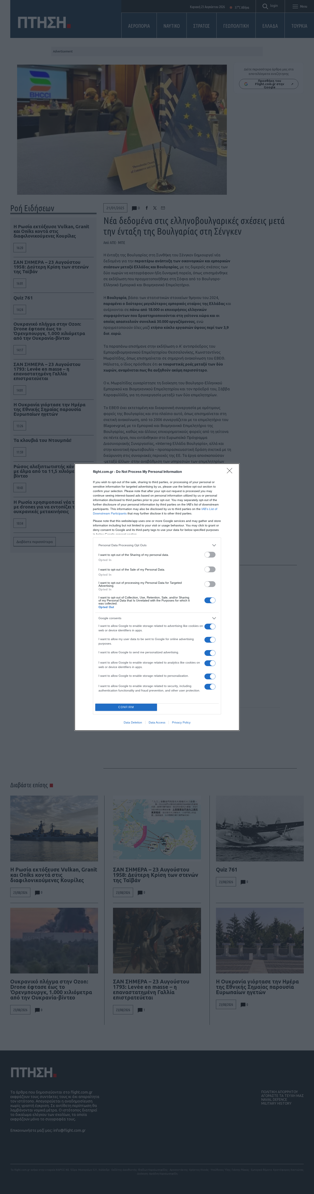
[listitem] (157, 545)
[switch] (210, 555)
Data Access (157, 722)
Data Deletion (133, 722)
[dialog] (157, 597)
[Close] (231, 472)
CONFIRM (126, 707)
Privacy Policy (181, 722)
